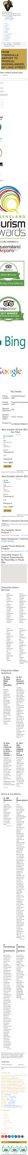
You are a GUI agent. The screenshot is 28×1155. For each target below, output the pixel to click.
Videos (6, 35)
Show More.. (19, 434)
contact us (6, 40)
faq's (6, 31)
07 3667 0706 (13, 1098)
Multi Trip (5, 75)
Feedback (8, 34)
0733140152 (7, 541)
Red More (5, 724)
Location (6, 29)
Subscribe (6, 1130)
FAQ (5, 1124)
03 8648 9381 (12, 1101)
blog (5, 32)
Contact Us (6, 1116)
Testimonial (7, 37)
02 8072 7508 (11, 1104)
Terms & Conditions (8, 1122)
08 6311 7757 (10, 1099)
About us (7, 25)
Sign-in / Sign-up (9, 19)
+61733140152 (8, 16)
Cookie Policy (7, 1120)
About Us (6, 1114)
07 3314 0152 (12, 1096)
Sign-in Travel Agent (8, 1128)
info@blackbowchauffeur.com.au (12, 1105)
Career (6, 38)
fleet (5, 26)
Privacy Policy (7, 1118)
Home (5, 23)
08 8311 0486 (11, 1102)
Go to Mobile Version (14, 1142)
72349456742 (7, 1094)
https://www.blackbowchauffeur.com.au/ (13, 1107)
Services (6, 28)
